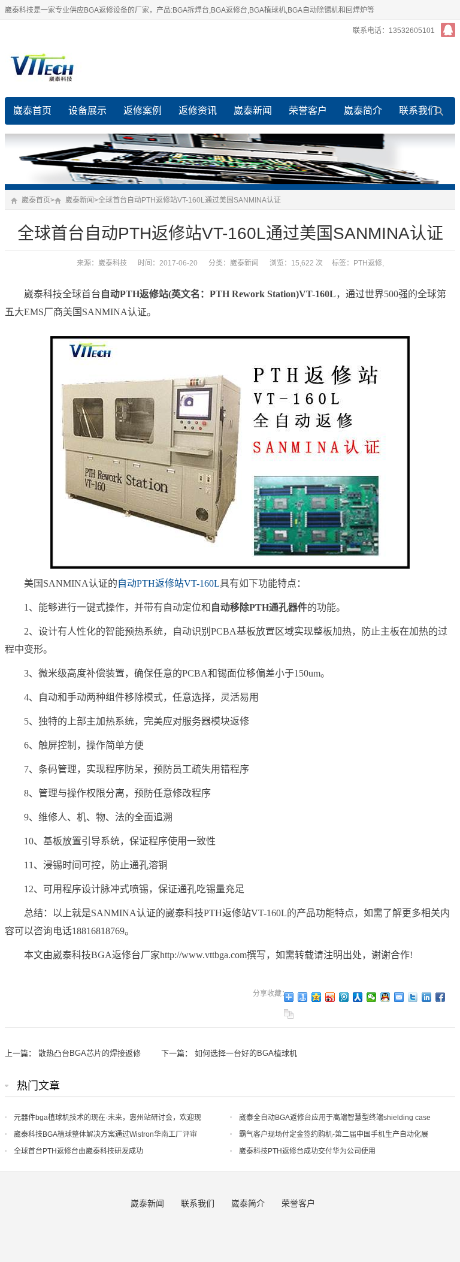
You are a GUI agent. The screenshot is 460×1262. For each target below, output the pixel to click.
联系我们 (418, 110)
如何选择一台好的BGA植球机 (246, 1053)
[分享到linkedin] (427, 997)
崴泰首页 (32, 110)
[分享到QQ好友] (385, 997)
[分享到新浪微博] (330, 997)
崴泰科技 (112, 263)
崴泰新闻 (253, 110)
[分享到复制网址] (289, 1014)
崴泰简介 (363, 110)
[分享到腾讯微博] (344, 997)
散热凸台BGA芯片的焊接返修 (89, 1053)
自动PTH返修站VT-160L (168, 583)
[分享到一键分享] (303, 997)
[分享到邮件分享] (399, 997)
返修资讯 (197, 110)
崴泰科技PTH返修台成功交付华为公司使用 (307, 1151)
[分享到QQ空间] (316, 997)
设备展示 (87, 110)
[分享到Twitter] (413, 997)
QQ (448, 30)
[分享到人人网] (358, 997)
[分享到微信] (372, 997)
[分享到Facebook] (440, 997)
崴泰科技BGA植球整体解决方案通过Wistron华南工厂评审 (105, 1134)
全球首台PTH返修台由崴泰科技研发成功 (78, 1151)
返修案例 (142, 110)
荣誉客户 (308, 110)
